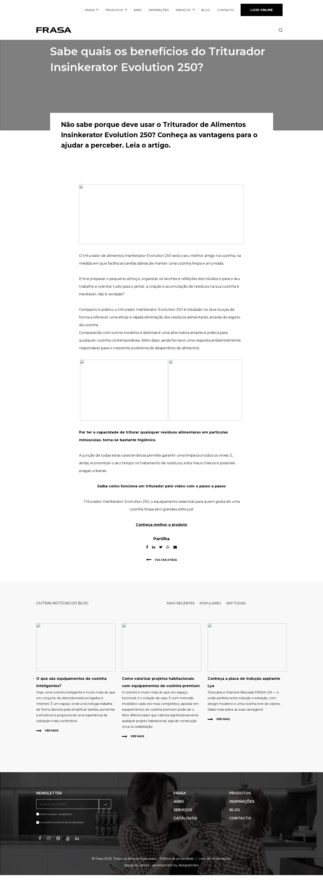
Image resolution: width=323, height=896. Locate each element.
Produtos (114, 10)
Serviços (183, 10)
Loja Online (261, 10)
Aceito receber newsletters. (56, 814)
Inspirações (159, 10)
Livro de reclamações (214, 859)
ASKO (138, 10)
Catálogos (185, 818)
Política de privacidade (177, 859)
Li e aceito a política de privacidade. (62, 822)
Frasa (89, 10)
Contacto (225, 10)
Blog (205, 10)
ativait (144, 865)
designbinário (188, 865)
